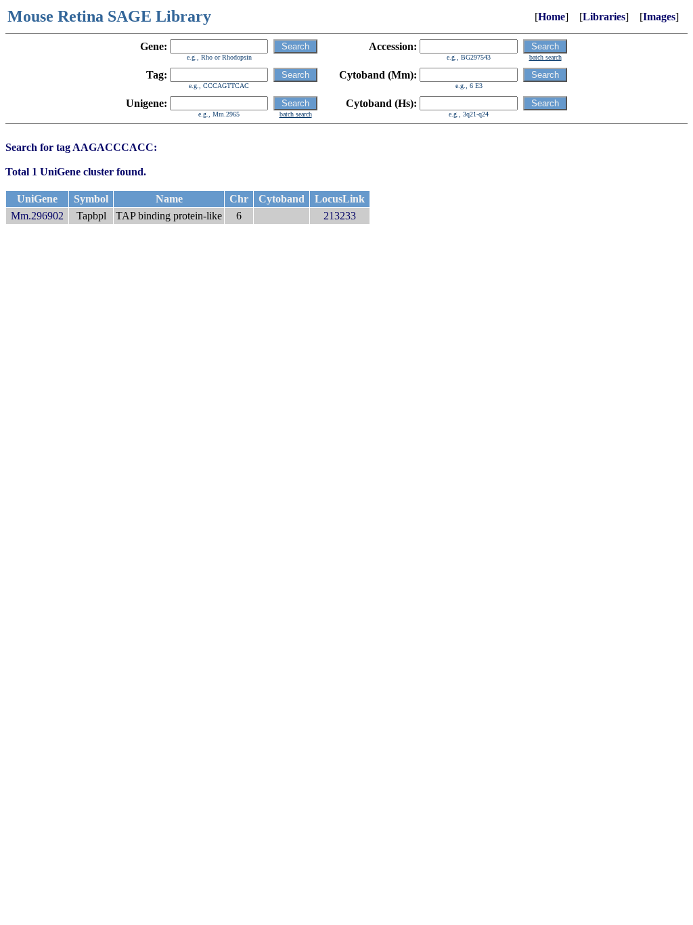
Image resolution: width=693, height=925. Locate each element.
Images (659, 16)
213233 (339, 215)
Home (551, 16)
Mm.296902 (37, 215)
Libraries (604, 16)
